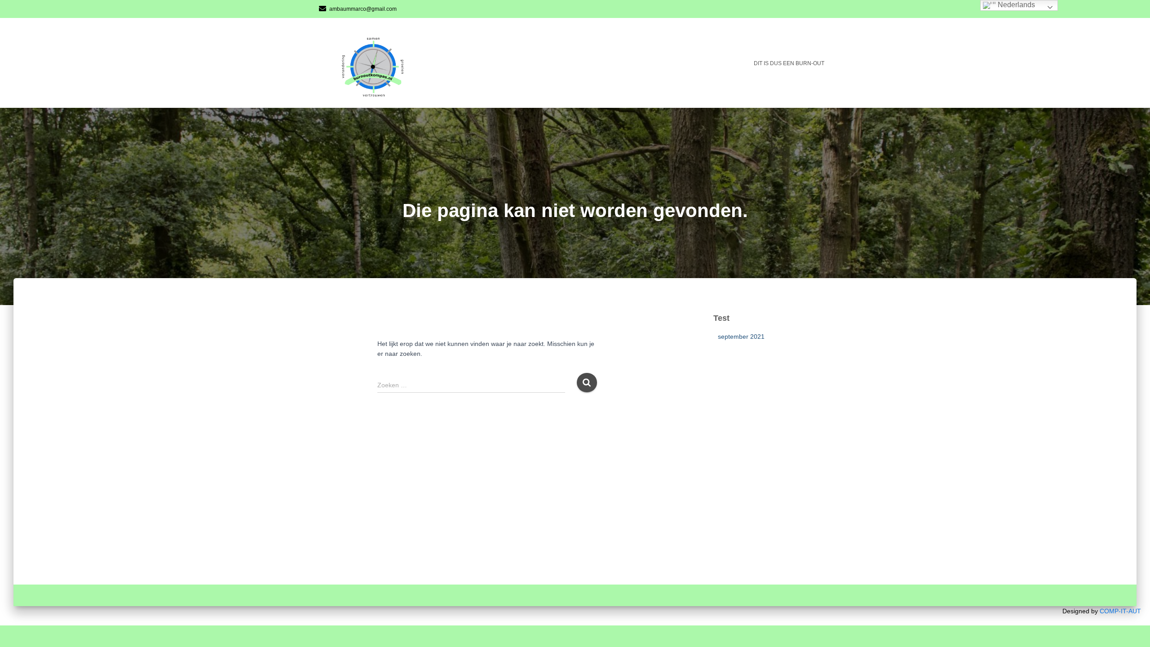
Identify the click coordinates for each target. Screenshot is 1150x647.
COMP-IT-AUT (1120, 611)
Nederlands (1015, 5)
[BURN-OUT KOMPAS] (378, 63)
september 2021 (741, 336)
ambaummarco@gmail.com (363, 9)
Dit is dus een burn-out (789, 63)
